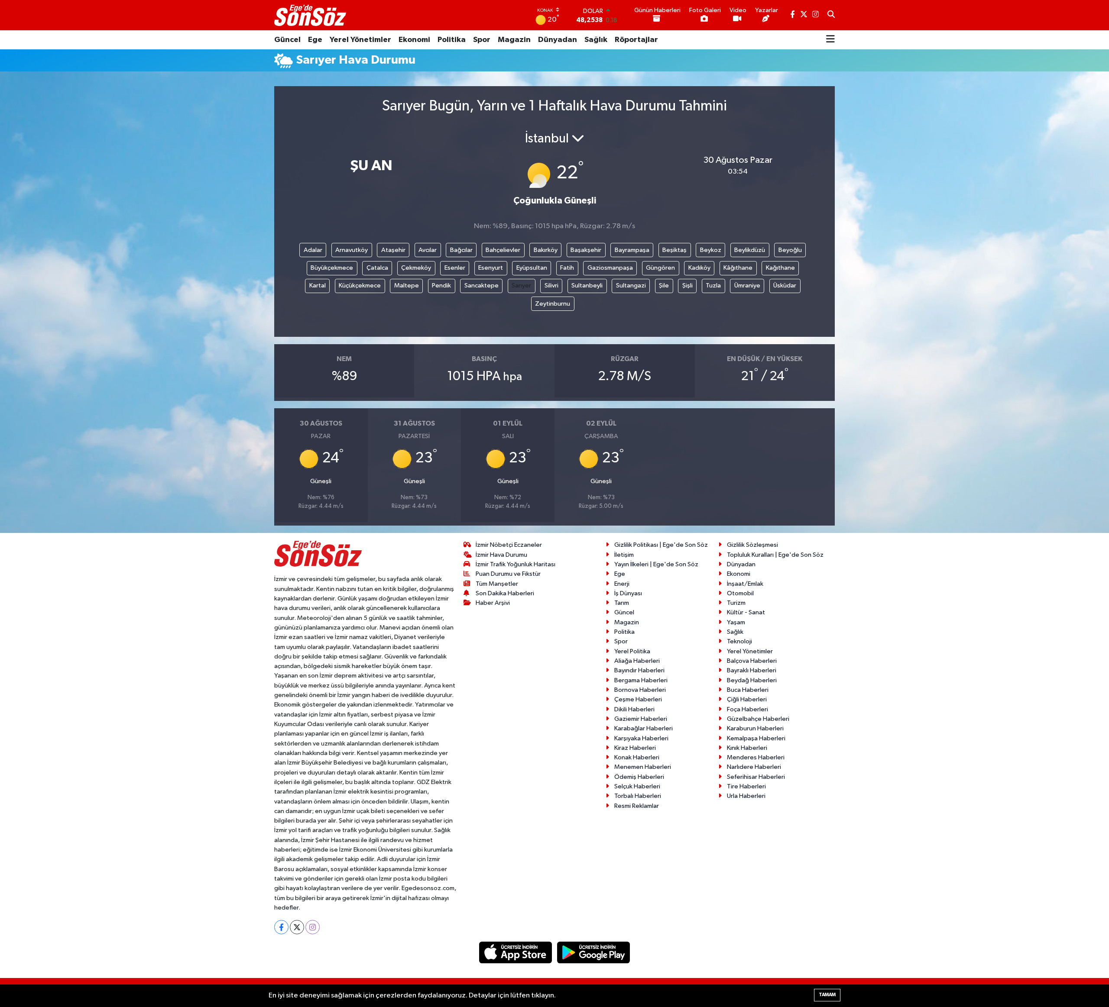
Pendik (441, 285)
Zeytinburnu (552, 303)
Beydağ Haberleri (752, 680)
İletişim (624, 555)
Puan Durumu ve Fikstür (508, 574)
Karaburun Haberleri (755, 728)
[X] (297, 927)
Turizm (736, 603)
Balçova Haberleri (752, 661)
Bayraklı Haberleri (751, 670)
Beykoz (710, 250)
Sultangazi (631, 285)
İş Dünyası (628, 593)
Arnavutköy (351, 250)
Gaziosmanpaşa (610, 268)
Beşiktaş (674, 250)
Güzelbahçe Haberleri (758, 719)
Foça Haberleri (747, 709)
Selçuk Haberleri (637, 786)
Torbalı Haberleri (637, 796)
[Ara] (831, 15)
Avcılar (427, 250)
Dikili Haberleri (634, 709)
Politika (452, 40)
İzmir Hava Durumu (501, 555)
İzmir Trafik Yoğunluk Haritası (515, 564)
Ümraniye (747, 285)
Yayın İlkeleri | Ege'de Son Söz (656, 564)
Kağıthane (780, 268)
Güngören (660, 268)
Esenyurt (490, 268)
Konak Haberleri (636, 757)
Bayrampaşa (632, 250)
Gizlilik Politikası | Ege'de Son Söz (661, 545)
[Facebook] (281, 927)
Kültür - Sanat (746, 612)
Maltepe (406, 285)
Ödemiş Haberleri (639, 777)
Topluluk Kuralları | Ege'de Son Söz (775, 555)
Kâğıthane (737, 268)
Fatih (567, 268)
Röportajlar (636, 40)
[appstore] (516, 952)
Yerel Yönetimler (360, 40)
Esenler (454, 268)
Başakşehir (586, 250)
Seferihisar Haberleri (756, 777)
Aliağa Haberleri (637, 661)
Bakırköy (546, 250)
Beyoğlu (790, 250)
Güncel (287, 40)
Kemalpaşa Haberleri (756, 738)
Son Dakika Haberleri (505, 593)
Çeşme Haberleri (638, 699)
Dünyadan (557, 40)
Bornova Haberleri (640, 690)
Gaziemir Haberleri (640, 719)
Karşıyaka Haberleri (641, 738)
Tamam (827, 994)
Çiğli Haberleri (747, 699)
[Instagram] (312, 927)
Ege (315, 40)
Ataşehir (393, 250)
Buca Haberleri (748, 690)
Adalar (313, 250)
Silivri (551, 285)
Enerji (621, 584)
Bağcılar (461, 250)
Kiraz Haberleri (635, 748)
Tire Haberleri (746, 786)
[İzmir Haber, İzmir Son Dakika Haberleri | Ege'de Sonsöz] (311, 15)
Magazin (514, 40)
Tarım (621, 603)
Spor (481, 40)
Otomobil (740, 593)
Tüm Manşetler (497, 584)
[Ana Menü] (830, 39)
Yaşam (736, 622)
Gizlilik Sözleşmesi (752, 545)
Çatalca (377, 268)
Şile (664, 285)
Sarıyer (521, 285)
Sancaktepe (481, 285)
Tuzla (713, 285)
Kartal (317, 285)
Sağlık (595, 40)
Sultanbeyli (587, 285)
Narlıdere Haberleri (754, 767)
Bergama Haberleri (641, 680)
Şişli (687, 285)
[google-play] (593, 952)
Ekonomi (414, 40)
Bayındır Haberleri (639, 670)
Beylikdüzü (749, 250)
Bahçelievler (503, 250)
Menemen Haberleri (642, 767)
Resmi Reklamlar (636, 806)
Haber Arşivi (493, 603)
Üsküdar (784, 285)
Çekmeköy (416, 268)
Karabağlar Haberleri (643, 728)
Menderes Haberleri (756, 757)
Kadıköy (699, 268)
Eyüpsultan (531, 268)
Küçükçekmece (360, 285)
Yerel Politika (632, 651)
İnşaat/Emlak (745, 584)
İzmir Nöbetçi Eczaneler (509, 545)
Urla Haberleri (746, 796)
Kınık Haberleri (747, 748)
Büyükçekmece (332, 268)
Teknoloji (739, 641)
